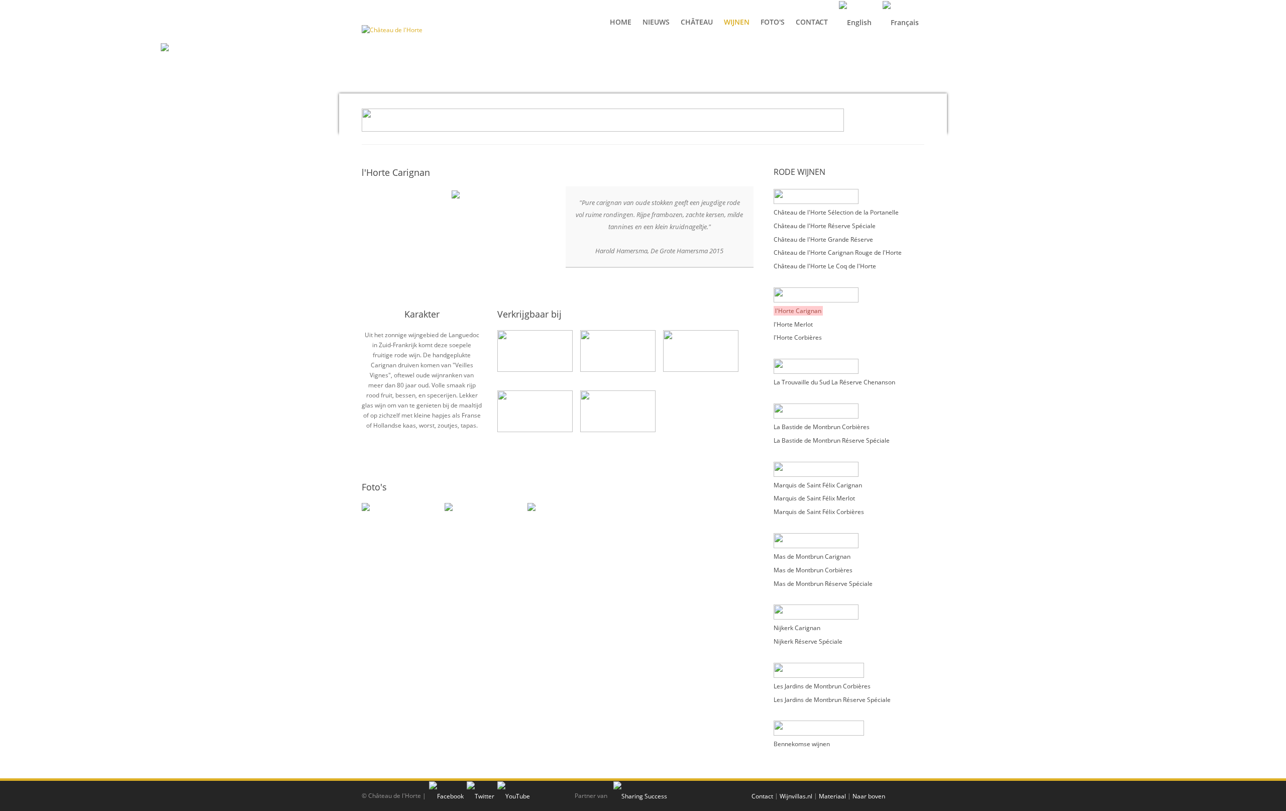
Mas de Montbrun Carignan (812, 556)
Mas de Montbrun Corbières (813, 570)
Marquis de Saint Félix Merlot (814, 498)
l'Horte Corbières (798, 337)
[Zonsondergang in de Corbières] (563, 539)
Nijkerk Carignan (797, 628)
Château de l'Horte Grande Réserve (823, 239)
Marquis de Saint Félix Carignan (818, 484)
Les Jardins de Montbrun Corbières (822, 686)
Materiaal (832, 796)
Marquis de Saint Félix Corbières (819, 512)
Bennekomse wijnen (802, 744)
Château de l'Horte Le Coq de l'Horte (825, 266)
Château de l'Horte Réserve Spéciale (825, 226)
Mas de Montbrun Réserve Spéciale (823, 583)
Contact (762, 796)
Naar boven (868, 796)
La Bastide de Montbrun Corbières (822, 427)
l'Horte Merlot (793, 324)
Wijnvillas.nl (796, 796)
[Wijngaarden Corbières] (398, 539)
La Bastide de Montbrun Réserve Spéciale (832, 440)
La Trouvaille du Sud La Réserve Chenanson (834, 382)
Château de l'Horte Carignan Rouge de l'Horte (838, 252)
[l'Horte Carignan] (456, 193)
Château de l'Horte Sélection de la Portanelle (836, 212)
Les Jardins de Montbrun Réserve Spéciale (832, 699)
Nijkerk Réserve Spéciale (808, 641)
